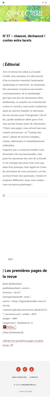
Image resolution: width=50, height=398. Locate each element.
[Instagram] (25, 369)
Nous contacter (19, 377)
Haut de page (26, 391)
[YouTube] (31, 369)
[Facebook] (18, 369)
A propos (33, 377)
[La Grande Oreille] (25, 13)
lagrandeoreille (28, 385)
